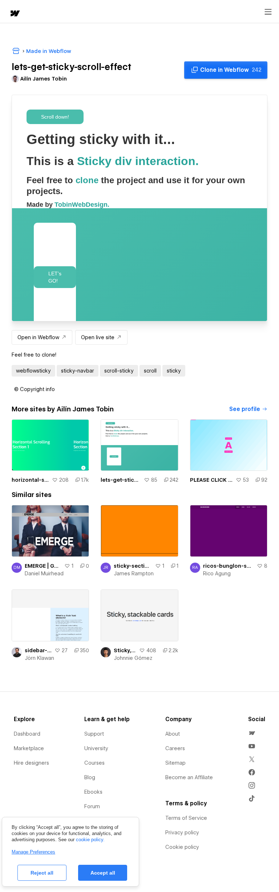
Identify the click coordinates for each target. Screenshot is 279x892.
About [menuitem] (172, 734)
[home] (14, 14)
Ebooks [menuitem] (93, 792)
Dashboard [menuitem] (27, 734)
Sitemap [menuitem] (175, 763)
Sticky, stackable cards (125, 650)
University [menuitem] (96, 748)
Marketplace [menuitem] (29, 748)
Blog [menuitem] (89, 777)
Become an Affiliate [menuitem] (189, 777)
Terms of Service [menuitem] (186, 818)
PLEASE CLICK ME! (211, 480)
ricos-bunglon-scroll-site (228, 566)
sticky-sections (133, 566)
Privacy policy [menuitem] (182, 832)
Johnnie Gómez (133, 658)
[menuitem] (251, 733)
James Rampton (134, 573)
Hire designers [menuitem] (31, 763)
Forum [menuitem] (92, 806)
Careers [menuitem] (175, 748)
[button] (34, 389)
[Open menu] (268, 12)
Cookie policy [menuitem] (182, 847)
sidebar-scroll (38, 650)
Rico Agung (217, 573)
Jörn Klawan (39, 658)
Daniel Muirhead (44, 573)
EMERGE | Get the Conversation (43, 566)
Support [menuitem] (94, 734)
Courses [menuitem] (94, 763)
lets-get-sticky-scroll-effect (121, 480)
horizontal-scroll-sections (30, 480)
